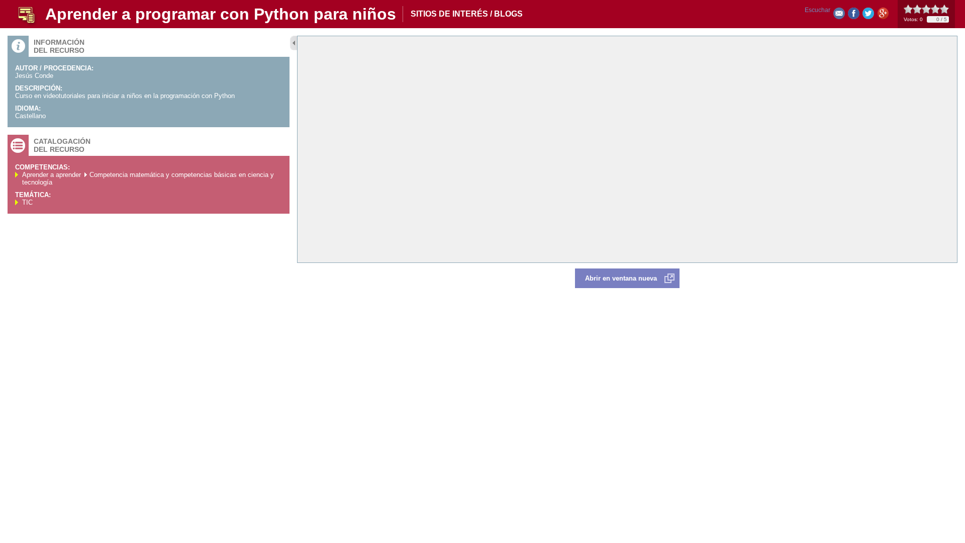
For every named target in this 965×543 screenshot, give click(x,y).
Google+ (883, 15)
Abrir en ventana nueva (621, 278)
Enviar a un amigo (839, 15)
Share (853, 15)
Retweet (868, 15)
